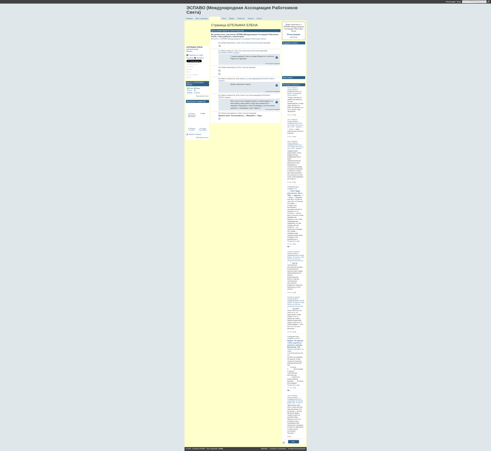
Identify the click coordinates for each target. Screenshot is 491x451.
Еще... (294, 441)
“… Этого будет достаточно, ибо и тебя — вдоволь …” (295, 124)
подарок (236, 53)
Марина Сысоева (192, 129)
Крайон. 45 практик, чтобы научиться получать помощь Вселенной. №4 (295, 258)
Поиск (489, 2)
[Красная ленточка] (191, 108)
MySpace (200, 58)
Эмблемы (264, 449)
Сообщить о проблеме (278, 449)
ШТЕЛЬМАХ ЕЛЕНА (226, 53)
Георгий (289, 251)
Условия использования (296, 449)
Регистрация (450, 2)
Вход (459, 2)
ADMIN (202, 449)
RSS (284, 443)
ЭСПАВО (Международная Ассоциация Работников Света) (242, 10)
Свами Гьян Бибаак (203, 129)
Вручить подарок (195, 134)
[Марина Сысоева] (197, 90)
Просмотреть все (202, 96)
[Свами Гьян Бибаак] (190, 90)
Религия (294, 357)
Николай (245, 67)
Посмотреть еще (293, 241)
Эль (288, 88)
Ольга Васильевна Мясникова (192, 115)
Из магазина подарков (272, 63)
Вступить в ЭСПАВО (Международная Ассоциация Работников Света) (238, 39)
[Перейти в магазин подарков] (277, 57)
